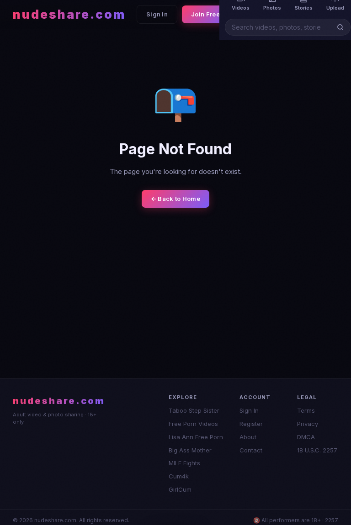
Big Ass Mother (190, 450)
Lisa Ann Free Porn (196, 437)
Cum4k (179, 476)
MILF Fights (184, 463)
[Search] (342, 27)
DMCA (306, 437)
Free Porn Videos (193, 423)
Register (251, 423)
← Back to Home (175, 198)
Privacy (307, 423)
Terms (306, 410)
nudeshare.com (69, 14)
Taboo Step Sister (194, 410)
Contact (250, 450)
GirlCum (180, 489)
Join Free (205, 14)
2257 (331, 520)
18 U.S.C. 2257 (317, 450)
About (247, 437)
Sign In (157, 14)
